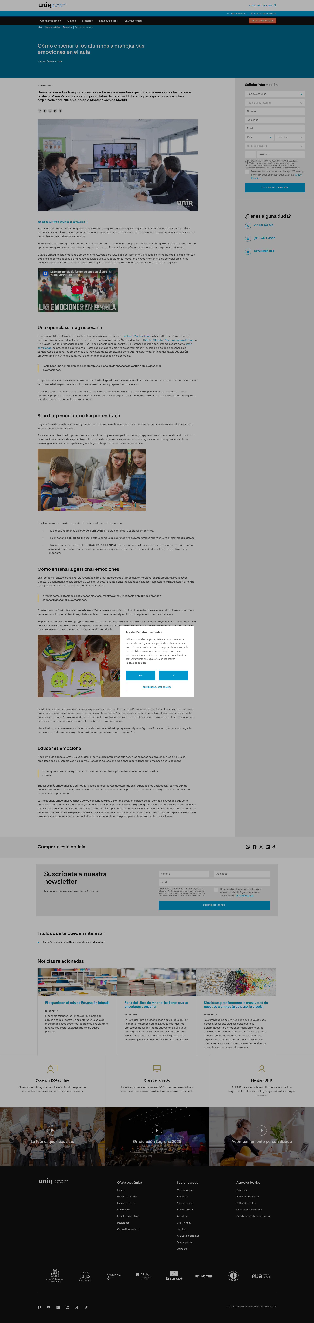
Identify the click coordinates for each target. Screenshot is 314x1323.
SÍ (173, 675)
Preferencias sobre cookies (157, 687)
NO (140, 675)
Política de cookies (136, 663)
